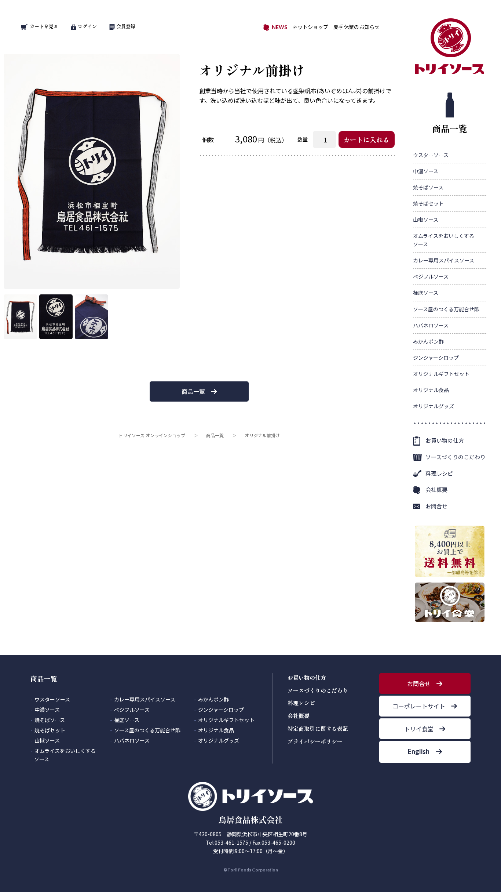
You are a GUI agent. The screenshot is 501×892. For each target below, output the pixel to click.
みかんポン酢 (428, 341)
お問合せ (436, 506)
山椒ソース (425, 219)
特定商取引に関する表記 (318, 728)
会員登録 (125, 26)
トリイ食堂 (419, 728)
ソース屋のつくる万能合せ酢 (446, 309)
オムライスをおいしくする (443, 240)
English (418, 751)
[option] (92, 171)
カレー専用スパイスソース (443, 260)
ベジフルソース (431, 276)
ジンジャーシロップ (436, 357)
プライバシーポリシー (315, 741)
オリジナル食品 (431, 390)
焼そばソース (428, 187)
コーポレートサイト (418, 705)
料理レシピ (439, 473)
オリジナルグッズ (433, 406)
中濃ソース (425, 171)
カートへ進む (278, 454)
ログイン (87, 26)
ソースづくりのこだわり (455, 457)
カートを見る (44, 26)
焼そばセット (428, 203)
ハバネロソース (431, 325)
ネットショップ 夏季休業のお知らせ (336, 26)
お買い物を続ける (228, 454)
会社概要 (436, 489)
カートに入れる (366, 139)
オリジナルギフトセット (441, 373)
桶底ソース (425, 292)
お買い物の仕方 (444, 440)
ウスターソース (431, 155)
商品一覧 (193, 391)
